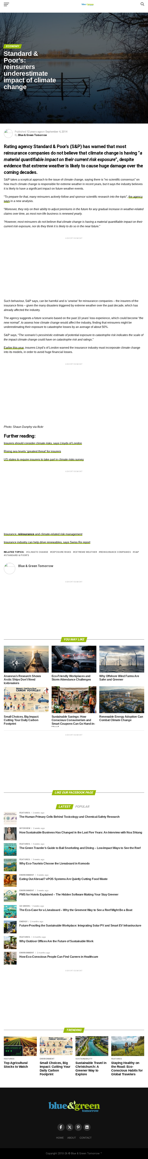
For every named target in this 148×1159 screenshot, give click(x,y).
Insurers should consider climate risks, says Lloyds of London (43, 443)
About (71, 1137)
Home (60, 1137)
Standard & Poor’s (17, 555)
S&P (136, 552)
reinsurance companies (115, 552)
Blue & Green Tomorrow (32, 135)
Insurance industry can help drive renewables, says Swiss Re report (47, 542)
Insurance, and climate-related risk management (43, 534)
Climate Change (38, 552)
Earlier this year (14, 347)
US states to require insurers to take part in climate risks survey (44, 459)
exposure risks (61, 552)
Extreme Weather (85, 552)
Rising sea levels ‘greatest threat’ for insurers (32, 451)
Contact (86, 1137)
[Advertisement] (74, 265)
